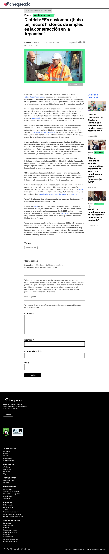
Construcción (31, 248)
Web (26, 363)
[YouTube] (29, 550)
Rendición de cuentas (10, 539)
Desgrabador (7, 489)
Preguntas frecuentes (10, 541)
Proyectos (6, 534)
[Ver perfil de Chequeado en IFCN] (6, 432)
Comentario (30, 313)
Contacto (8, 415)
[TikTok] (19, 550)
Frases (27, 15)
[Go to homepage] (16, 4)
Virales (5, 453)
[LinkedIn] (15, 550)
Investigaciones (8, 460)
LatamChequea (8, 480)
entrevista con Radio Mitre (34, 97)
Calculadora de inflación (11, 491)
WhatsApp (6, 467)
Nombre (29, 340)
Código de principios (10, 530)
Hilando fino (92, 114)
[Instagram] (12, 550)
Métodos (6, 527)
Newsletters (7, 469)
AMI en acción (8, 507)
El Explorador (7, 496)
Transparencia (8, 525)
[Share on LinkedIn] (81, 42)
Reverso (6, 483)
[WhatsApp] (26, 550)
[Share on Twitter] (79, 42)
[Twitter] (22, 550)
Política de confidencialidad (91, 549)
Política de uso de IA (10, 532)
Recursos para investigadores (13, 516)
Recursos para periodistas (12, 514)
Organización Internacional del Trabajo (53, 194)
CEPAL (75, 194)
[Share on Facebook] (76, 42)
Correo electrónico (34, 351)
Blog (4, 474)
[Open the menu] (104, 4)
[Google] (8, 550)
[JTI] (17, 432)
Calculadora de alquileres (11, 494)
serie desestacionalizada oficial (43, 132)
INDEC (81, 189)
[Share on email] (84, 42)
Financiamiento (8, 537)
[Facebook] (5, 550)
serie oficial (36, 118)
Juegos (5, 509)
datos (36, 206)
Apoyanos (6, 471)
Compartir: (72, 43)
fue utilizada (64, 213)
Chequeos (6, 451)
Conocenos (7, 523)
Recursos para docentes (11, 512)
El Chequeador (8, 505)
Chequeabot (7, 498)
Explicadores (7, 458)
